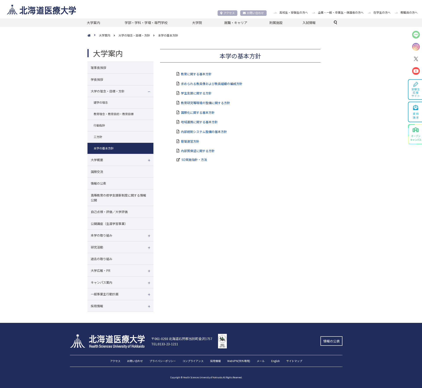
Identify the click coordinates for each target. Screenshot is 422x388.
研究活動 (97, 247)
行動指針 (99, 125)
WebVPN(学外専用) (238, 361)
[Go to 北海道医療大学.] (93, 35)
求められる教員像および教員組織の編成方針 (211, 83)
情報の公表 (98, 183)
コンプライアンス (193, 361)
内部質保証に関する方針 (198, 151)
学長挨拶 (97, 79)
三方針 (98, 137)
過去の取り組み (101, 259)
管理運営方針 (190, 141)
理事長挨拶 (98, 67)
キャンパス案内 (101, 282)
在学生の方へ (382, 12)
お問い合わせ (255, 13)
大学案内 (93, 22)
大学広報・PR (100, 270)
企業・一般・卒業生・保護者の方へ (341, 12)
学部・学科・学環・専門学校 (146, 22)
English (275, 361)
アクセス (229, 13)
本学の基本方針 (104, 148)
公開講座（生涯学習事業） (109, 223)
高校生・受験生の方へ (293, 12)
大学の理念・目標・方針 (108, 91)
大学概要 (97, 160)
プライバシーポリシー (162, 361)
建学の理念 (101, 102)
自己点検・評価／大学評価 (109, 212)
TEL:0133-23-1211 (164, 344)
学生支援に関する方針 (196, 93)
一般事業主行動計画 (104, 294)
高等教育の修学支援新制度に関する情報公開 (118, 197)
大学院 (197, 22)
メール (261, 361)
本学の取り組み (101, 235)
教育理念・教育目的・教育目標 (114, 114)
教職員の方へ (409, 12)
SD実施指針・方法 (194, 159)
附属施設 (276, 22)
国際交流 (97, 171)
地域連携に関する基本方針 (199, 122)
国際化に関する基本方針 (198, 112)
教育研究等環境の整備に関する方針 (205, 103)
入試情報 (309, 22)
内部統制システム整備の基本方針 (204, 131)
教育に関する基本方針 (196, 74)
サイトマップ (294, 361)
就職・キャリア (235, 22)
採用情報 (97, 306)
